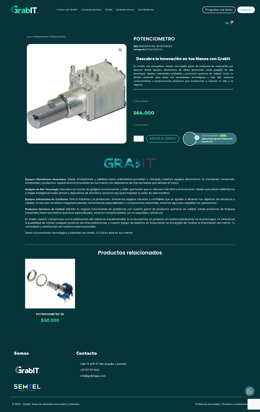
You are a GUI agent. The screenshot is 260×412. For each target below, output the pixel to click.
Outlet (108, 9)
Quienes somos (125, 9)
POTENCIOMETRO (40, 37)
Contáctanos (145, 9)
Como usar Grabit (67, 9)
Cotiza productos (91, 9)
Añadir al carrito (163, 138)
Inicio (29, 37)
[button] (120, 50)
